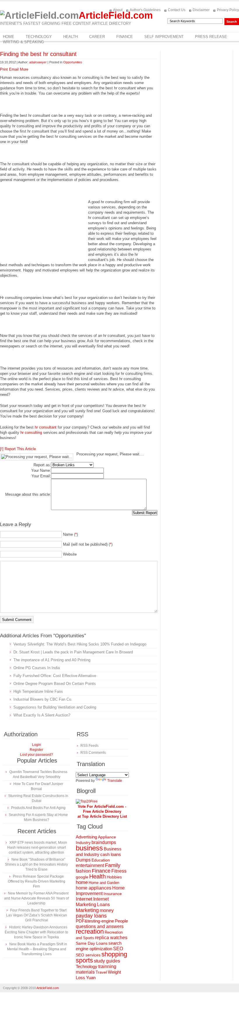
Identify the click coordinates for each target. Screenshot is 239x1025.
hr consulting (31, 432)
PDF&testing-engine (95, 921)
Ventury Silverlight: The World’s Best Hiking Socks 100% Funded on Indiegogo (79, 644)
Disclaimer (201, 10)
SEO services (88, 955)
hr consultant (46, 427)
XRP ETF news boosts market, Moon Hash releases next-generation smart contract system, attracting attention (37, 847)
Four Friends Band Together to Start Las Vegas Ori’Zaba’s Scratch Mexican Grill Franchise (36, 915)
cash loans (110, 854)
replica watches (111, 937)
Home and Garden (104, 882)
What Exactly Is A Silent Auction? (41, 715)
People (121, 920)
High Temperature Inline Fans (38, 691)
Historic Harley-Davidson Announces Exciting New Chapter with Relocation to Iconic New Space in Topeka (36, 932)
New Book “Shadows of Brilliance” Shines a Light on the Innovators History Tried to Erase (36, 864)
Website (70, 554)
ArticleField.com (116, 15)
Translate (114, 781)
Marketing (87, 910)
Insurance (112, 893)
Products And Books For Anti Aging (38, 808)
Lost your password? (36, 755)
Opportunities (72, 62)
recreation (90, 931)
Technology (39, 36)
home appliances (93, 887)
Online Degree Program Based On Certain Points (54, 683)
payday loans (91, 916)
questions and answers (100, 926)
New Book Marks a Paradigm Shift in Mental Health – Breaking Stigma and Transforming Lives (37, 949)
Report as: (42, 465)
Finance (124, 36)
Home (8, 36)
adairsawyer (38, 62)
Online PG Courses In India (36, 668)
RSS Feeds (89, 746)
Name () (70, 534)
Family (112, 865)
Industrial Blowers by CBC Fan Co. (42, 699)
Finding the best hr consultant (38, 54)
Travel (101, 972)
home (82, 882)
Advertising (86, 837)
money (107, 910)
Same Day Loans (92, 943)
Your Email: (41, 476)
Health (70, 36)
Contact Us (176, 10)
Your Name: (41, 470)
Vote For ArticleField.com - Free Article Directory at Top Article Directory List (102, 811)
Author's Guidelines (145, 10)
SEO (118, 948)
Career (97, 36)
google (82, 877)
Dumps (83, 859)
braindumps (104, 842)
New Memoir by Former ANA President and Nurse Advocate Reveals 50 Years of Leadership (36, 898)
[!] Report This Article (18, 449)
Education (101, 860)
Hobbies (114, 877)
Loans (103, 904)
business (89, 848)
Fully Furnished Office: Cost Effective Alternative (54, 676)
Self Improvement (164, 36)
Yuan (91, 977)
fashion (83, 871)
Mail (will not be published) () (88, 544)
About (117, 10)
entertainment (90, 865)
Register (36, 750)
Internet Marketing (92, 901)
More (24, 69)
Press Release (211, 36)
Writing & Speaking (23, 42)
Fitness (118, 871)
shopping (114, 954)
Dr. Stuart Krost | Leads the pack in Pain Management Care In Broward (73, 652)
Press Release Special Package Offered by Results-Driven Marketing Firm (36, 881)
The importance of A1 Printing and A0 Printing (51, 660)
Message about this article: (28, 494)
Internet (84, 899)
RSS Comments (93, 753)
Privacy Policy (228, 10)
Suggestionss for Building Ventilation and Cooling (54, 707)
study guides (107, 960)
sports (84, 960)
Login (36, 745)
